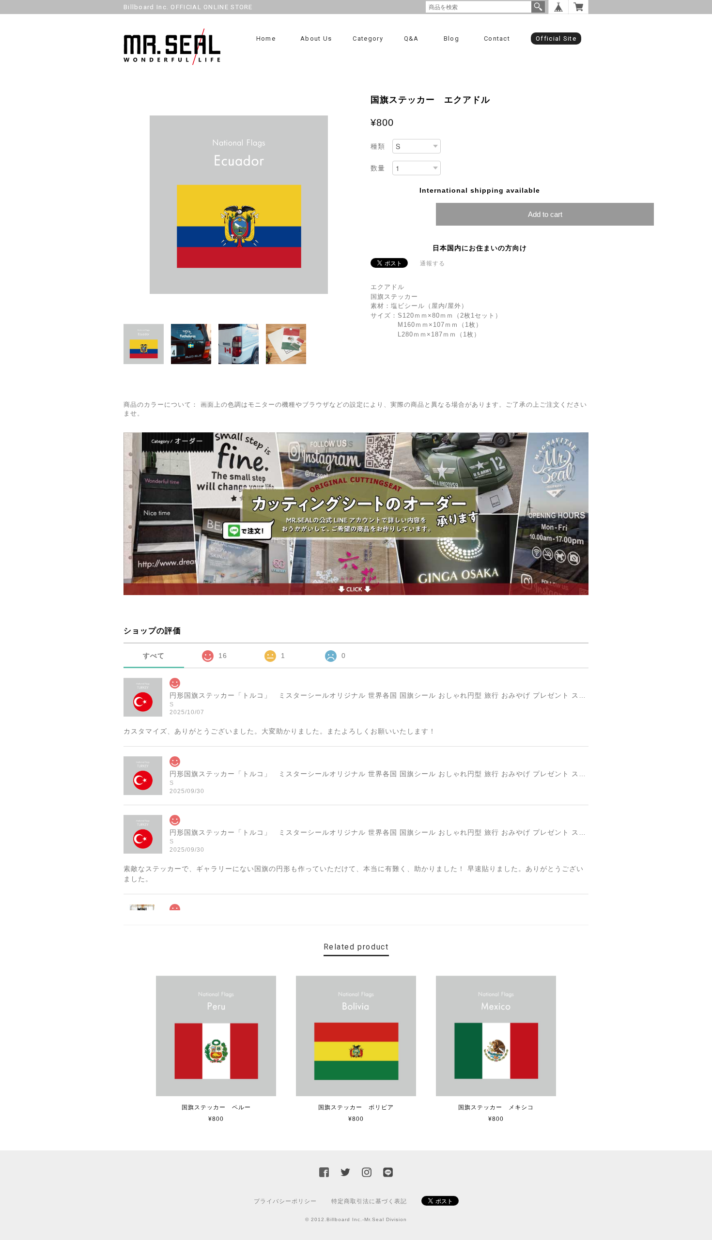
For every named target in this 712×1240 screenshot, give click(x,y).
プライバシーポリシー (285, 1201)
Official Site (556, 38)
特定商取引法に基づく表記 (369, 1201)
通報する (432, 263)
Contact (497, 38)
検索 (538, 7)
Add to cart (545, 214)
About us (316, 38)
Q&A (411, 38)
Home (266, 38)
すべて (154, 655)
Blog (451, 38)
